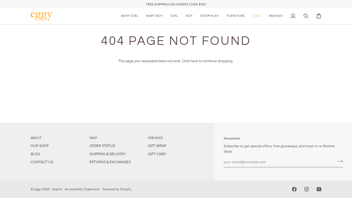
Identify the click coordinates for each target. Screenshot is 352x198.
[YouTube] (319, 189)
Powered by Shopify (116, 189)
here (194, 61)
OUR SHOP (40, 146)
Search (57, 189)
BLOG (35, 154)
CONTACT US (42, 162)
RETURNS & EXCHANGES (110, 162)
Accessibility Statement (82, 189)
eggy (37, 189)
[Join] (338, 161)
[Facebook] (294, 189)
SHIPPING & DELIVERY (107, 154)
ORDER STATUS (102, 146)
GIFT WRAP (157, 146)
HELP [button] (93, 138)
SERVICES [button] (155, 138)
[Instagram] (306, 189)
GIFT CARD (157, 154)
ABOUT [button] (36, 138)
